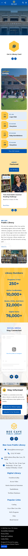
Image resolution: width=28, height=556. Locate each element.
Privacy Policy (5, 533)
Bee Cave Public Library (8, 369)
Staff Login (4, 546)
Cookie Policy (5, 539)
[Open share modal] (5, 2)
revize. (16, 542)
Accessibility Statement (7, 531)
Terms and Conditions (7, 536)
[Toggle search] (23, 2)
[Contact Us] (14, 48)
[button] (14, 116)
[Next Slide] (15, 58)
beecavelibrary (19, 369)
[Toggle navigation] (2, 2)
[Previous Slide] (12, 58)
